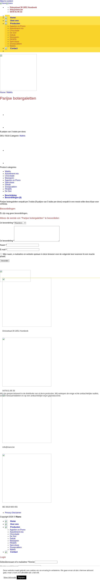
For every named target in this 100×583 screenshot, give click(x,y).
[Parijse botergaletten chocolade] (11, 115)
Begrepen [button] (21, 577)
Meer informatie (10, 577)
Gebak (12, 35)
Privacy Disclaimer (13, 513)
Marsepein (14, 37)
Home (2, 92)
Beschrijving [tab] (11, 195)
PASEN (13, 39)
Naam (3, 245)
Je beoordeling (7, 223)
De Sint (13, 33)
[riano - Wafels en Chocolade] (6, 3)
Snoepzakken (16, 44)
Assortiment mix (17, 28)
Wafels (13, 46)
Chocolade (14, 31)
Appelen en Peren (17, 26)
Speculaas (14, 42)
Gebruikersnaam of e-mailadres (17, 562)
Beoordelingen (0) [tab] (13, 197)
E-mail (3, 249)
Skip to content (6, 1)
